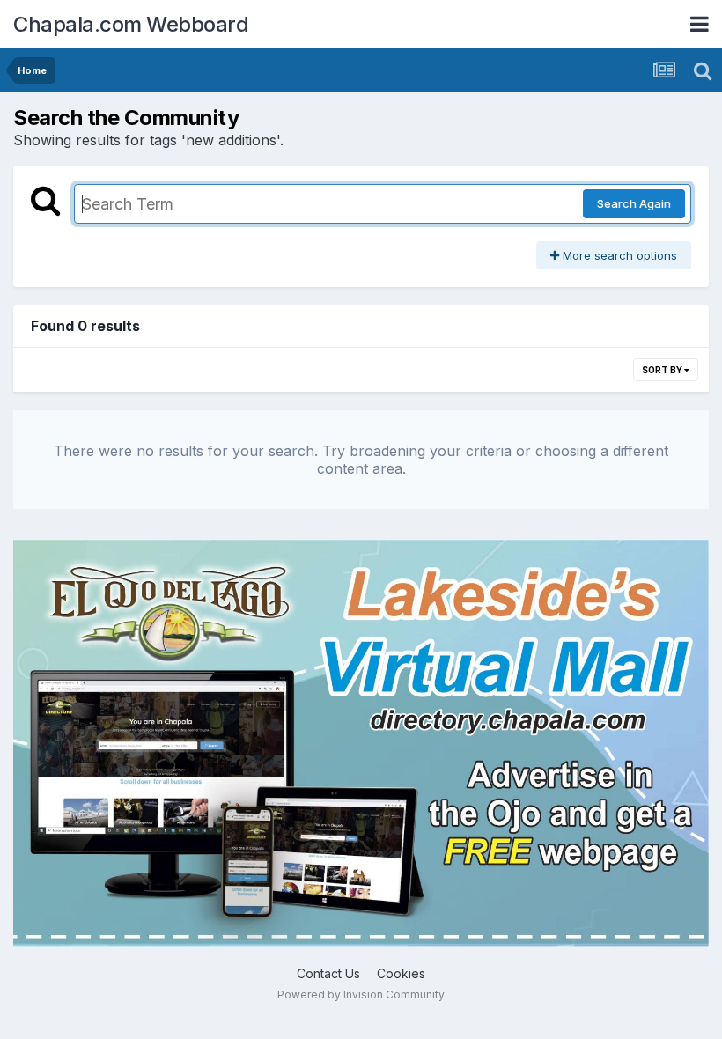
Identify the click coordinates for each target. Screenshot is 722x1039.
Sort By (663, 370)
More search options (618, 255)
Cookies (401, 973)
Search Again (634, 203)
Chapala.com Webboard (130, 24)
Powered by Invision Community (361, 994)
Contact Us (328, 973)
